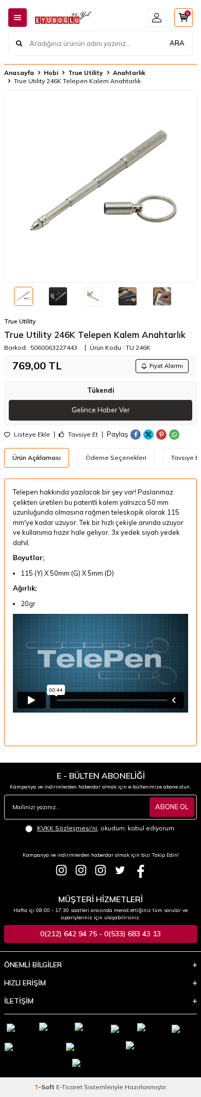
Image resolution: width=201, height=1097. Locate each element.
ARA (177, 43)
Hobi (51, 72)
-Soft (45, 1087)
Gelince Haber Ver (101, 410)
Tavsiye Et (82, 434)
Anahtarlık (129, 72)
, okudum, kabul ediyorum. (106, 828)
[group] (100, 186)
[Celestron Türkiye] (100, 870)
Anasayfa (19, 72)
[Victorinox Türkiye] (81, 870)
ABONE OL (172, 806)
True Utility (85, 72)
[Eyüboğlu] (61, 870)
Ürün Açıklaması (36, 457)
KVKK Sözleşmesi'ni (67, 828)
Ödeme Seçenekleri (116, 457)
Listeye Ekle (31, 434)
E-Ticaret (69, 1087)
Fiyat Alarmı (166, 365)
